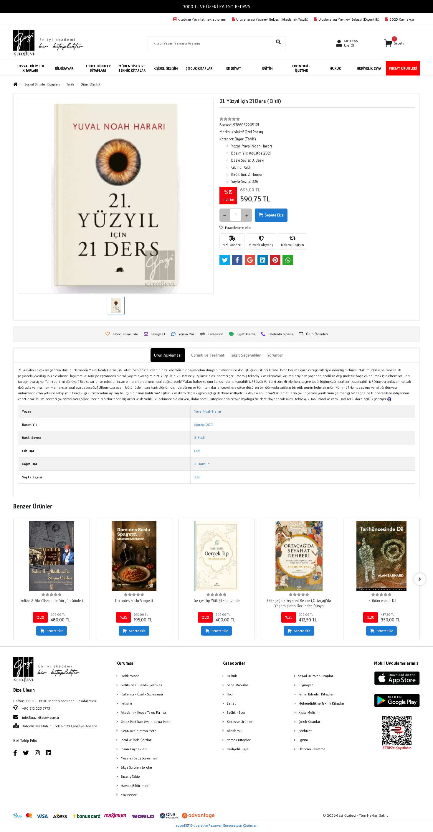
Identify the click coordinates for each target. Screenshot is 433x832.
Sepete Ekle (274, 215)
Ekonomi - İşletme (311, 749)
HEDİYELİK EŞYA (369, 68)
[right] (419, 579)
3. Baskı (200, 437)
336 (197, 477)
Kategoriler (233, 663)
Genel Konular (237, 685)
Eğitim (303, 740)
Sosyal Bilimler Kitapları (316, 676)
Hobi (230, 694)
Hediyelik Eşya (237, 749)
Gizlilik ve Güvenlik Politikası (142, 685)
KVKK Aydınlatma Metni (139, 730)
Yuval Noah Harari (208, 411)
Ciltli (197, 451)
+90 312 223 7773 (35, 708)
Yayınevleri (129, 794)
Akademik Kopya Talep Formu (143, 712)
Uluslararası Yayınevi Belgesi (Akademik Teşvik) (272, 19)
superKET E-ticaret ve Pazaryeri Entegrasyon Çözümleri (216, 825)
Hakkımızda (130, 676)
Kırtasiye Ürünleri (240, 721)
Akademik (234, 730)
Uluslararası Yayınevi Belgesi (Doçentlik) (348, 19)
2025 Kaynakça (401, 19)
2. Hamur (201, 464)
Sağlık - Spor (236, 712)
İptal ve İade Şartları (136, 740)
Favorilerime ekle (237, 227)
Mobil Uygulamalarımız (396, 663)
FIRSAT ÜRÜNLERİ (403, 68)
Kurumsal (125, 663)
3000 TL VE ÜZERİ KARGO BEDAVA (216, 6)
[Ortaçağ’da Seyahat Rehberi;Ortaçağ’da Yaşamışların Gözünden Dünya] (299, 556)
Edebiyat (305, 730)
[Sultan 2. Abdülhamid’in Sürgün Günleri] (51, 556)
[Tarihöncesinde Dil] (381, 556)
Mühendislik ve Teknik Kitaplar (321, 703)
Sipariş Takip (130, 776)
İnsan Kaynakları (134, 749)
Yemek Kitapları (239, 740)
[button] (395, 43)
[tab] (168, 355)
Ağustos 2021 (204, 424)
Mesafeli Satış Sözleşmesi (139, 758)
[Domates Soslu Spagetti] (134, 556)
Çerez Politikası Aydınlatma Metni (146, 721)
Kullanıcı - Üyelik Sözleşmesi (142, 694)
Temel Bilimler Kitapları (316, 694)
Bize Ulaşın (24, 690)
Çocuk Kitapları (309, 721)
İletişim (126, 703)
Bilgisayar (305, 685)
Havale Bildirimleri (135, 785)
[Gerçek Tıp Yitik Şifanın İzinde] (216, 556)
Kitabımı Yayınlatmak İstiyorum (202, 19)
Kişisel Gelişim (309, 712)
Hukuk (232, 676)
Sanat (231, 703)
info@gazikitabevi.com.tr (41, 717)
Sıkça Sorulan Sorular (137, 767)
